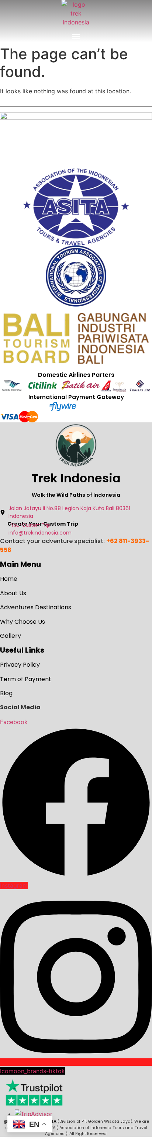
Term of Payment (25, 679)
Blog (6, 693)
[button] (76, 36)
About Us (13, 593)
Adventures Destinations (35, 607)
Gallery (10, 636)
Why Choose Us (22, 621)
